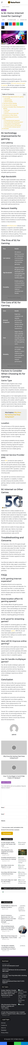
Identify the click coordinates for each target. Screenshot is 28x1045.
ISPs (6, 460)
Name (3, 807)
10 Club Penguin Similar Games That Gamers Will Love (8, 844)
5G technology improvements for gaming (13, 96)
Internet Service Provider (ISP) (12, 113)
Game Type (7, 110)
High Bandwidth (8, 100)
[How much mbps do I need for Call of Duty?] (22, 882)
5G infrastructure (12, 225)
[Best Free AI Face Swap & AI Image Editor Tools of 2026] (22, 939)
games (13, 630)
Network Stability (9, 101)
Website (3, 820)
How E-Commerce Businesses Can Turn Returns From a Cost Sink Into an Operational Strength (8, 919)
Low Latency (7, 98)
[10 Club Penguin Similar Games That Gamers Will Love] (22, 845)
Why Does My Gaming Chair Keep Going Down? (13, 415)
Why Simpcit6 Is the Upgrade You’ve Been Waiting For (7, 851)
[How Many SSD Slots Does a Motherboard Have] (22, 874)
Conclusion (6, 128)
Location (6, 111)
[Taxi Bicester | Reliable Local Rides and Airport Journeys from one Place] (22, 949)
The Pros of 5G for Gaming (10, 103)
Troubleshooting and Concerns (11, 117)
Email (3, 814)
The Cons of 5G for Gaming (10, 105)
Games (7, 6)
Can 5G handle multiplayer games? (12, 126)
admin (3, 19)
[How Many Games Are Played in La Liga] (22, 867)
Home (3, 6)
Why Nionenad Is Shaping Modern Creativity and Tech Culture (8, 1006)
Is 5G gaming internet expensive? (12, 120)
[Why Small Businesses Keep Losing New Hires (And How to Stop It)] (22, 929)
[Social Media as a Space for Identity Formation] (22, 909)
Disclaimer (3, 1030)
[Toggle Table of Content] (23, 94)
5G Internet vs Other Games (10, 115)
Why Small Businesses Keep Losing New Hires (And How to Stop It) (8, 928)
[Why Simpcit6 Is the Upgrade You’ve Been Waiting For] (22, 852)
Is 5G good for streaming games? (12, 123)
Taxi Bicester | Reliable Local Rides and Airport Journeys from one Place (8, 947)
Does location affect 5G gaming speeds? (14, 122)
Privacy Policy (4, 1032)
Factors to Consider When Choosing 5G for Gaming (14, 107)
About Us (3, 1027)
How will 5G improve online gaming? (13, 125)
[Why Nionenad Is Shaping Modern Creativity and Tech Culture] (22, 1007)
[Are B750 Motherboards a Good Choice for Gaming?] (22, 860)
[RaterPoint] (14, 2)
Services (3, 1023)
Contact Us (4, 1025)
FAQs (4, 118)
